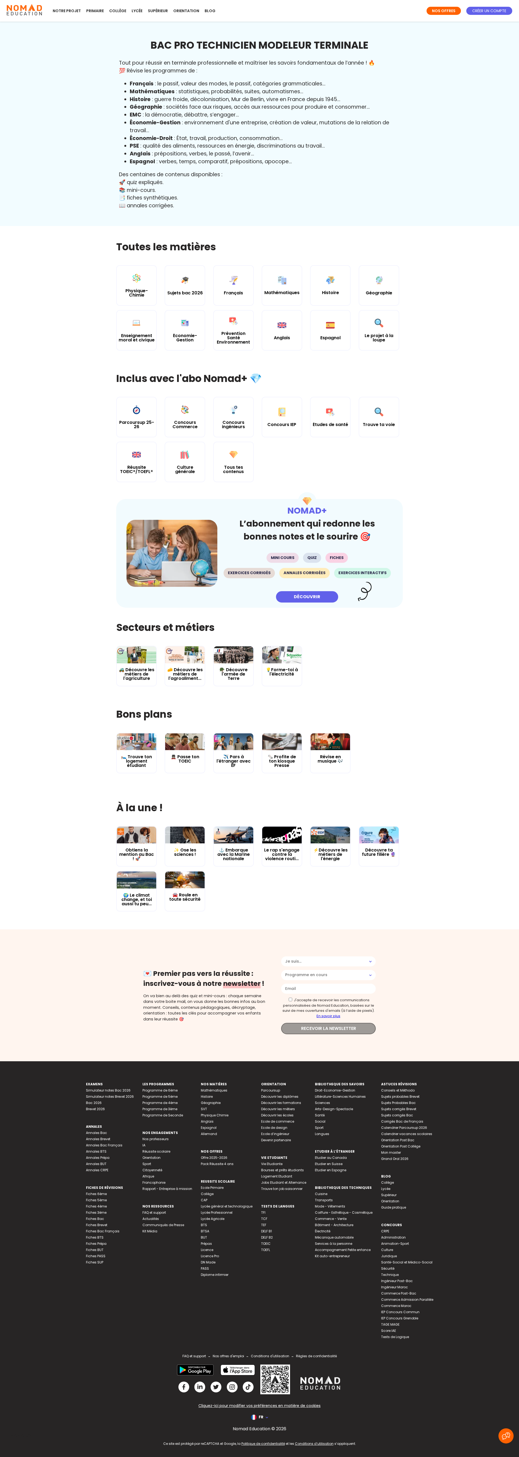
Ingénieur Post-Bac (397, 1281)
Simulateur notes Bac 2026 (108, 1090)
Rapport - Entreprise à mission (167, 1188)
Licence (207, 1250)
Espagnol (209, 1127)
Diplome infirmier (214, 1274)
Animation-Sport (395, 1243)
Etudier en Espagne (330, 1170)
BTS (204, 1225)
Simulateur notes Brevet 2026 (110, 1096)
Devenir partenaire (276, 1140)
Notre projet (67, 11)
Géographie (211, 1102)
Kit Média (149, 1231)
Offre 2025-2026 (214, 1157)
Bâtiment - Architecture (334, 1225)
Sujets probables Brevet (400, 1096)
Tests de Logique (395, 1337)
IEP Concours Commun (400, 1312)
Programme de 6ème (160, 1090)
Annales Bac (96, 1132)
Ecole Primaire (212, 1187)
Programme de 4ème (160, 1102)
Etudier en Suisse (328, 1164)
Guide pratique (393, 1207)
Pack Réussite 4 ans (217, 1164)
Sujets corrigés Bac (397, 1115)
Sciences (322, 1102)
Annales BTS (96, 1151)
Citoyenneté (152, 1170)
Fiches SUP (94, 1262)
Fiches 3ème (96, 1212)
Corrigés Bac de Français (402, 1121)
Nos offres (443, 11)
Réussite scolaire (156, 1151)
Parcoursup (270, 1090)
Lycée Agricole (212, 1218)
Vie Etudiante (271, 1164)
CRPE (385, 1231)
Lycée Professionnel (216, 1212)
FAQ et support (154, 1212)
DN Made (208, 1262)
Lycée (137, 11)
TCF (264, 1218)
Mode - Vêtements (330, 1206)
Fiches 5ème (96, 1200)
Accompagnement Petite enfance (343, 1250)
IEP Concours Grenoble (399, 1318)
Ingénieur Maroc (394, 1287)
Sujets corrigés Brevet (398, 1109)
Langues (322, 1134)
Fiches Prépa (96, 1243)
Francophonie (153, 1182)
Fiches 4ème (96, 1206)
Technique (390, 1274)
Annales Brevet (98, 1139)
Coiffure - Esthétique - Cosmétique (343, 1212)
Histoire (207, 1096)
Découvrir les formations (281, 1102)
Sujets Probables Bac (398, 1102)
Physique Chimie (214, 1115)
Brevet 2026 (95, 1109)
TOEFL (265, 1250)
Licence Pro (210, 1256)
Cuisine (321, 1194)
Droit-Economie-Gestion (335, 1090)
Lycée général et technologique (226, 1206)
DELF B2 (267, 1237)
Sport (146, 1164)
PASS (205, 1268)
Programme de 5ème (160, 1096)
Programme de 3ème (159, 1109)
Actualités (150, 1218)
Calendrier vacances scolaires (406, 1134)
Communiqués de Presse (163, 1225)
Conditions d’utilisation (314, 1443)
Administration (393, 1237)
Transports (324, 1200)
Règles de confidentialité (316, 1356)
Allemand (209, 1134)
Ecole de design (274, 1127)
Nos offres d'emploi (228, 1356)
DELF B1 (266, 1231)
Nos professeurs (155, 1139)
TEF (263, 1225)
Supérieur (158, 11)
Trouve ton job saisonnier (281, 1188)
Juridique (389, 1256)
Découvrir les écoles (277, 1115)
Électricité (322, 1231)
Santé (320, 1115)
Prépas (206, 1243)
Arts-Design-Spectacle (334, 1109)
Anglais (207, 1121)
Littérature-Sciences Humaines (340, 1096)
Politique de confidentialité (263, 1443)
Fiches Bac (95, 1218)
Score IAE (388, 1330)
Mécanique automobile (334, 1237)
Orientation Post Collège (400, 1146)
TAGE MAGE (390, 1324)
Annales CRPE (97, 1170)
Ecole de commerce (277, 1121)
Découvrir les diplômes (279, 1096)
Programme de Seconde (162, 1115)
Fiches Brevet (96, 1225)
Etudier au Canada (331, 1157)
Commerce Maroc (396, 1305)
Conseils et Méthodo (398, 1090)
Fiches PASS (95, 1256)
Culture (387, 1250)
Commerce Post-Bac (398, 1293)
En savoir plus (328, 1016)
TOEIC (266, 1243)
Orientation (186, 11)
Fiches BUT (95, 1250)
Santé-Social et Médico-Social (406, 1262)
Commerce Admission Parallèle (407, 1299)
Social (320, 1121)
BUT (204, 1237)
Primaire (95, 11)
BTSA (205, 1231)
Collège (117, 11)
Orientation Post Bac (397, 1140)
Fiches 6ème (96, 1194)
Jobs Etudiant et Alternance (283, 1182)
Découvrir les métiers (278, 1109)
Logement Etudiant (276, 1176)
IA (143, 1145)
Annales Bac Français (104, 1145)
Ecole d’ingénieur (275, 1134)
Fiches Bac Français (102, 1231)
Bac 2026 (94, 1102)
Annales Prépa (97, 1157)
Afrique (148, 1176)
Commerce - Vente (331, 1218)
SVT (204, 1109)
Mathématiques (214, 1090)
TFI (263, 1212)
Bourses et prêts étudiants (282, 1170)
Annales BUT (96, 1164)
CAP (204, 1200)
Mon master (391, 1152)
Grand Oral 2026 (394, 1158)
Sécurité (387, 1268)
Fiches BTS (95, 1237)
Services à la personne (333, 1243)
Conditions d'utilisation (270, 1356)
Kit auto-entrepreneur (332, 1256)
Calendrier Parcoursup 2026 (404, 1127)
